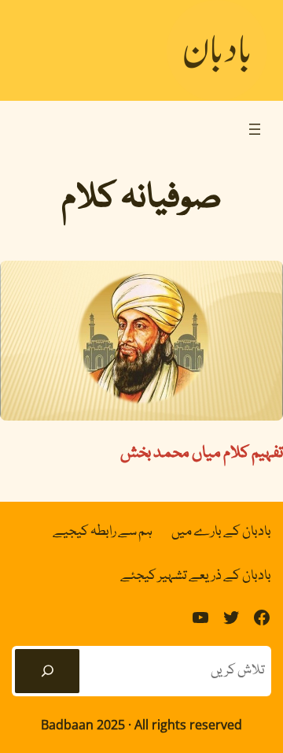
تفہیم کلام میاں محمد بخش (201, 453)
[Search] (47, 671)
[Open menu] (254, 129)
